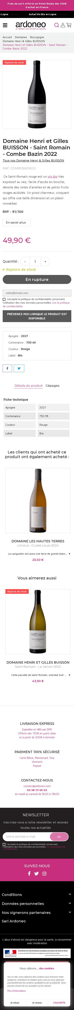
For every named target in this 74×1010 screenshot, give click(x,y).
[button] (56, 25)
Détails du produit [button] (29, 385)
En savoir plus (16, 222)
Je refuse (14, 1003)
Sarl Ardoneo (14, 921)
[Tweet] (19, 368)
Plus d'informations (16, 991)
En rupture (37, 279)
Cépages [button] (52, 385)
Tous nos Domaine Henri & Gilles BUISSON (33, 160)
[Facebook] (29, 873)
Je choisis (37, 1003)
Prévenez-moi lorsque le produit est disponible (37, 316)
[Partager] (7, 368)
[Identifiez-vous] (63, 24)
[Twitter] (36, 873)
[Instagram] (44, 873)
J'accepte (59, 1003)
